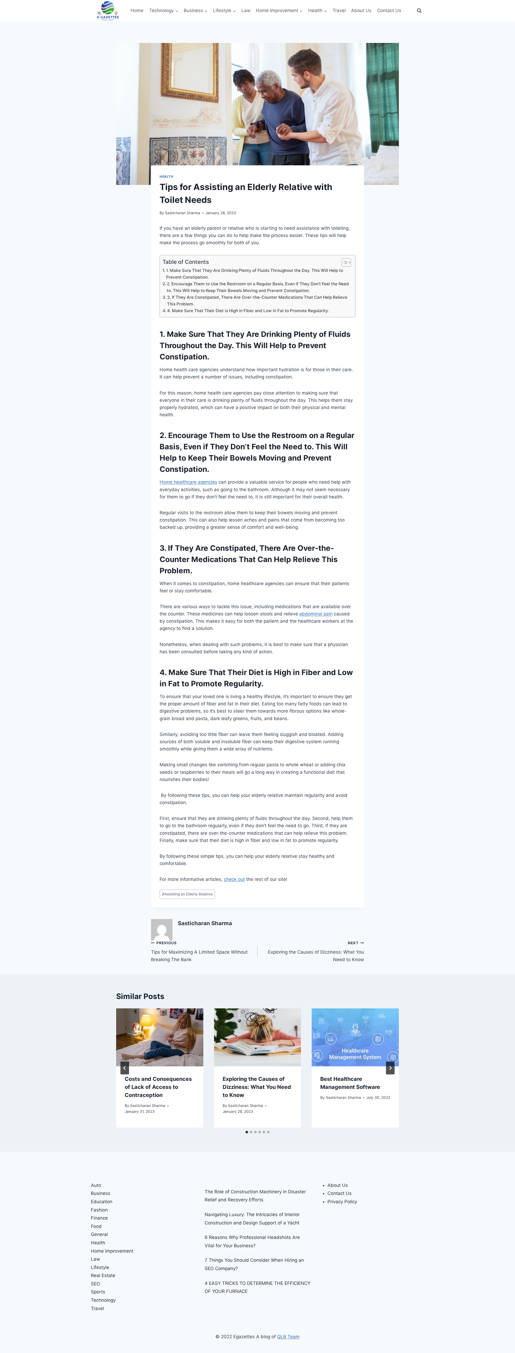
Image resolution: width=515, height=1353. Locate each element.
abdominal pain (316, 614)
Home (137, 10)
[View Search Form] (419, 11)
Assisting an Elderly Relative (187, 894)
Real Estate (103, 1275)
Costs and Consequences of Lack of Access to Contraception (158, 1087)
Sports (98, 1291)
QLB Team (288, 1336)
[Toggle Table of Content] (344, 262)
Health (167, 176)
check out (234, 879)
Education (101, 1201)
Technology (103, 1300)
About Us (361, 10)
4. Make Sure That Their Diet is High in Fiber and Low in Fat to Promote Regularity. (248, 310)
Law (246, 10)
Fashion (99, 1210)
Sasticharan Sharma (182, 213)
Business (100, 1193)
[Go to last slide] (124, 1068)
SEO (95, 1283)
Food (96, 1226)
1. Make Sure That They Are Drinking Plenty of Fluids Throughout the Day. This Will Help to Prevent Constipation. (254, 274)
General (99, 1234)
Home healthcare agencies (188, 482)
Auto (96, 1185)
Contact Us (389, 10)
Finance (99, 1218)
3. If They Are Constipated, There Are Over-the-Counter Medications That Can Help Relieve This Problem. (257, 301)
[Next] (390, 1068)
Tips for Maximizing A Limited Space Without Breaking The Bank (199, 951)
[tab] (246, 1132)
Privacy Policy (342, 1201)
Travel (339, 10)
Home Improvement (112, 1251)
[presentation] (159, 1037)
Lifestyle (100, 1267)
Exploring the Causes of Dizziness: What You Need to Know (316, 951)
